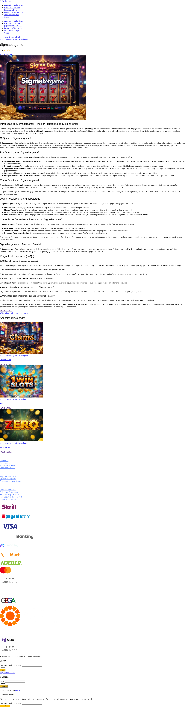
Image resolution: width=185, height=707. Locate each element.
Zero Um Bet (5, 447)
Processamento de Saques (11, 481)
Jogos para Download (13, 10)
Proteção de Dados (8, 490)
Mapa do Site (5, 463)
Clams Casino (5, 360)
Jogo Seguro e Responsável (11, 497)
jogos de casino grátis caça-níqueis (14, 39)
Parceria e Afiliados (7, 468)
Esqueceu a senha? (7, 672)
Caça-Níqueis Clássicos (13, 5)
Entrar (17, 690)
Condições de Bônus (8, 499)
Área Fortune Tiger (11, 14)
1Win (2, 403)
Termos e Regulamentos (9, 494)
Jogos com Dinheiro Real (14, 12)
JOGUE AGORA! (6, 311)
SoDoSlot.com (5, 1)
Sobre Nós (4, 460)
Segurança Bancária (8, 476)
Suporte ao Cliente (7, 465)
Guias (6, 17)
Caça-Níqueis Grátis (12, 7)
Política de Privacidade (9, 492)
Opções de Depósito (8, 479)
